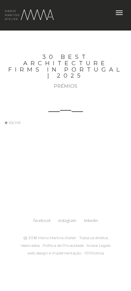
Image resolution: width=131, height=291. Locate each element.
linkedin (91, 220)
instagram (67, 220)
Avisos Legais (98, 245)
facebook (42, 220)
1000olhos (94, 253)
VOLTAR (14, 122)
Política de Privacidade (63, 245)
